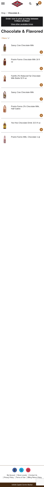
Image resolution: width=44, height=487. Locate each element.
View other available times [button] (22, 24)
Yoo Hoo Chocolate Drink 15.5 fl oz (26, 123)
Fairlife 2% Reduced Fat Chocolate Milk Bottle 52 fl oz (25, 77)
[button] (41, 52)
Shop (3, 13)
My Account (11, 475)
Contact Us (33, 475)
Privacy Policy (9, 477)
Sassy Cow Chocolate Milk (22, 45)
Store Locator (22, 475)
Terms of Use (20, 477)
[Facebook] (14, 470)
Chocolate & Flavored (18, 13)
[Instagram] (28, 470)
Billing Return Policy (35, 477)
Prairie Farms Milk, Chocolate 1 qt (25, 137)
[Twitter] (21, 470)
